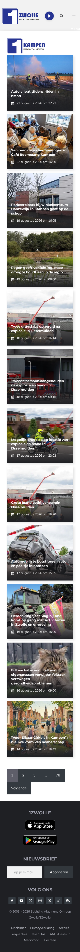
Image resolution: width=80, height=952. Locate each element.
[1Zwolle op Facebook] (12, 900)
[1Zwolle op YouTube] (58, 900)
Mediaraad (31, 940)
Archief (64, 928)
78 (58, 775)
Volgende (19, 788)
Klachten (50, 940)
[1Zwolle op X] (30, 900)
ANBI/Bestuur (60, 934)
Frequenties (18, 934)
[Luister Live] (49, 16)
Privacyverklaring (42, 928)
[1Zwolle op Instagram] (40, 900)
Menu (75, 28)
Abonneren (59, 872)
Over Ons (38, 934)
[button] (62, 16)
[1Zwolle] (20, 16)
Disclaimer (18, 928)
